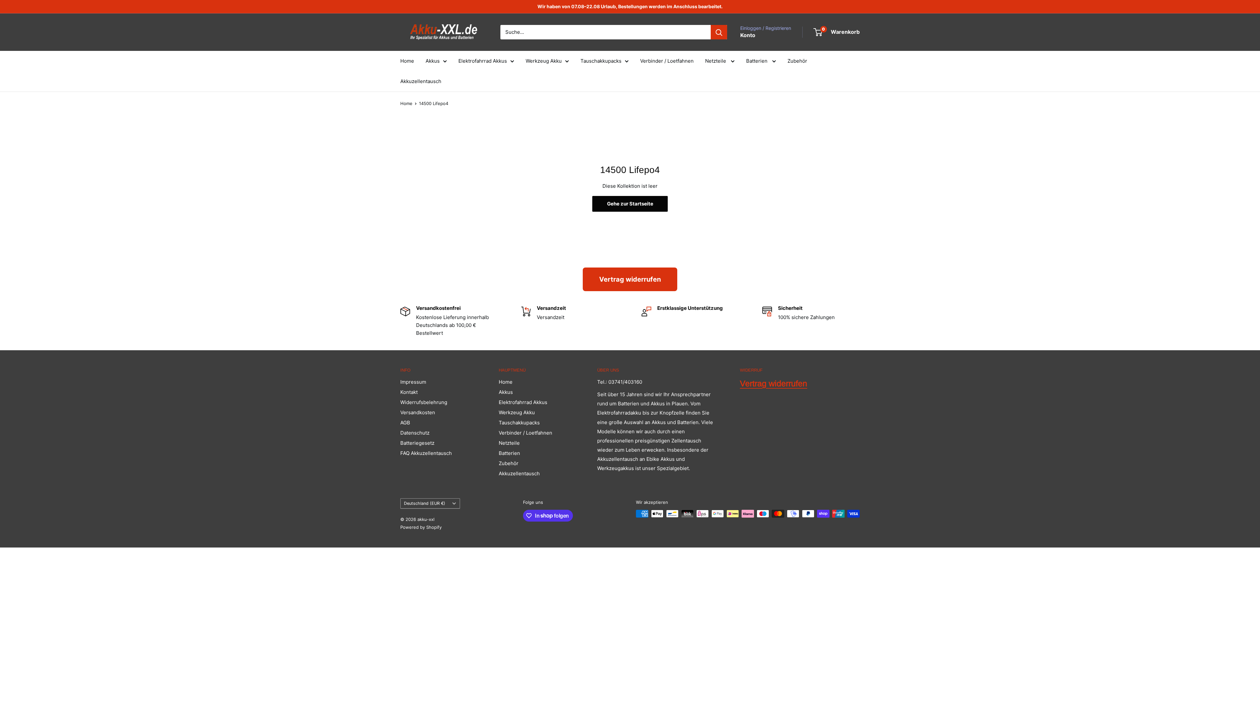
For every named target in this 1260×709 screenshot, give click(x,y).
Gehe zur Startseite (630, 204)
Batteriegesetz (417, 443)
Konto (747, 35)
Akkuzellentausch (420, 81)
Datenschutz (415, 433)
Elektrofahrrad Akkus (482, 61)
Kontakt (409, 392)
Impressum (413, 382)
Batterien (757, 61)
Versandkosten (417, 412)
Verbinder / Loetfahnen (667, 61)
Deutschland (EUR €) (424, 503)
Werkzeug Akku (544, 61)
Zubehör (797, 61)
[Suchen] (719, 32)
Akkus (433, 61)
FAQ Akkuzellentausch (426, 453)
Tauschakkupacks (600, 61)
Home (407, 61)
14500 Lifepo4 (433, 103)
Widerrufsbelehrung (423, 402)
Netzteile (716, 61)
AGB (405, 422)
